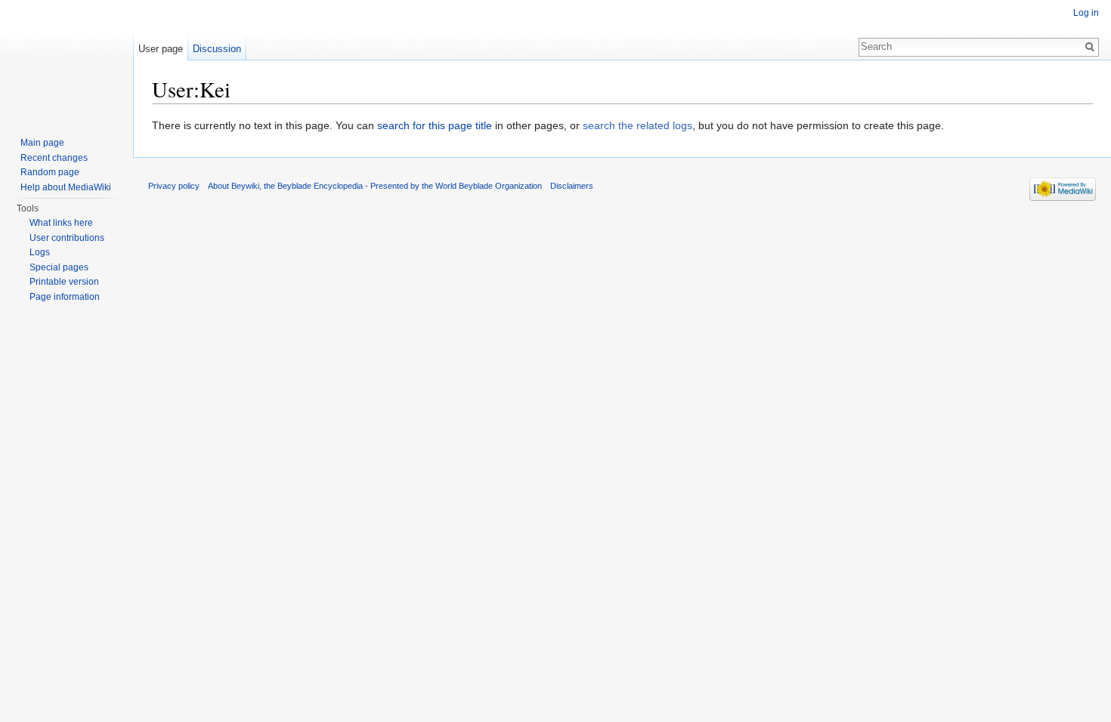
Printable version (64, 281)
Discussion (217, 48)
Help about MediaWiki (65, 187)
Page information (64, 297)
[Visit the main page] (66, 60)
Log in (1086, 13)
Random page (49, 172)
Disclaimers (571, 185)
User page (160, 48)
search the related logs (637, 125)
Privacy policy (174, 185)
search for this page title (434, 125)
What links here (61, 223)
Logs (39, 252)
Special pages (58, 267)
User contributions (66, 238)
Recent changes (54, 158)
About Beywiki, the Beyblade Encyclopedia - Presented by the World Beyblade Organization (375, 185)
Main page (42, 142)
